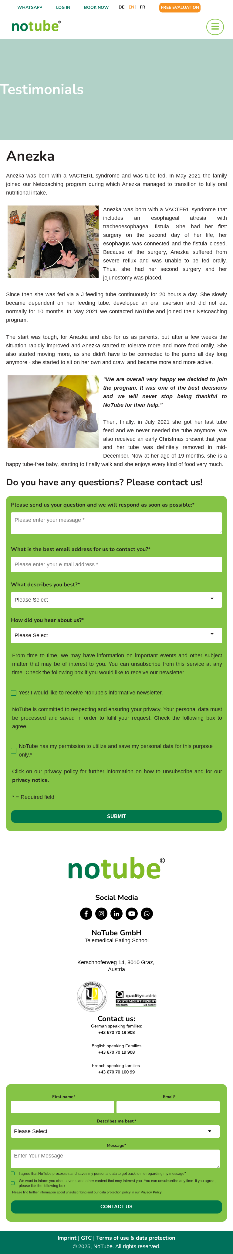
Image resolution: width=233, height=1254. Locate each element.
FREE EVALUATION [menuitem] (180, 7)
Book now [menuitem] (96, 7)
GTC (86, 1238)
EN (131, 7)
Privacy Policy (151, 1192)
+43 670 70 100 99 (116, 1072)
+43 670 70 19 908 (116, 1032)
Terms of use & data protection (135, 1238)
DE (121, 7)
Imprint (67, 1238)
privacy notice (30, 780)
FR (142, 7)
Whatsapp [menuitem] (29, 7)
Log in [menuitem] (63, 7)
